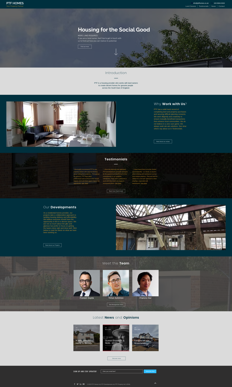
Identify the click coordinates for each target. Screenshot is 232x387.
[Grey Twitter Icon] (77, 384)
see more (85, 183)
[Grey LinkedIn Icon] (80, 384)
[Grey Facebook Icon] (74, 384)
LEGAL (128, 384)
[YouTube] (83, 384)
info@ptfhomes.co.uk (201, 3)
